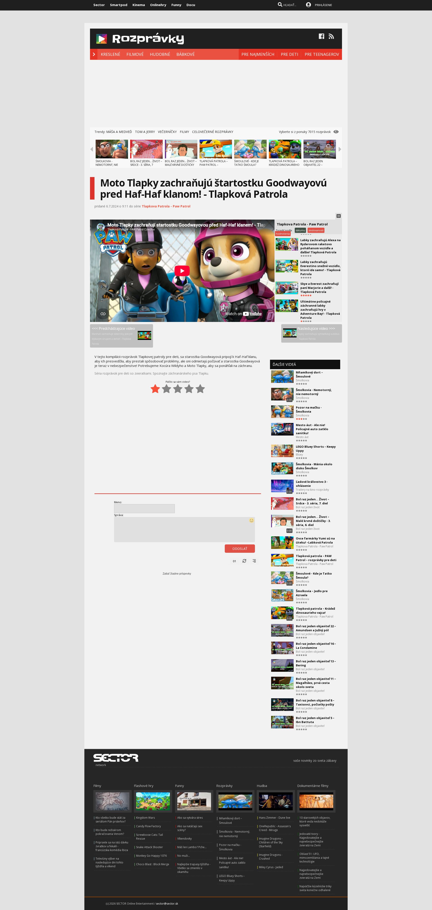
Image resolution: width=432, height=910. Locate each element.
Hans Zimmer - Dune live (274, 818)
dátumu (300, 230)
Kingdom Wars (145, 818)
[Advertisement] (216, 93)
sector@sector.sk (167, 904)
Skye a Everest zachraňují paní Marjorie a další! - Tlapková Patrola (319, 288)
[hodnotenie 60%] (177, 388)
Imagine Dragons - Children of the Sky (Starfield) (271, 842)
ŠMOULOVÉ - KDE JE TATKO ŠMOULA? (246, 163)
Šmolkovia (302, 380)
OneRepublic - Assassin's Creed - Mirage (275, 828)
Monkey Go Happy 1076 (151, 856)
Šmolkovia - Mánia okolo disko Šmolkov (314, 466)
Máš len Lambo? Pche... (192, 847)
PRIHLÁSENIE (323, 5)
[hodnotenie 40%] (166, 388)
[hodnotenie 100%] (200, 388)
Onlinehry (158, 4)
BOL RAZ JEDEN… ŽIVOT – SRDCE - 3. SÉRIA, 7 (146, 163)
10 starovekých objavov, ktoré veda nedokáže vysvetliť (314, 821)
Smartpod (118, 4)
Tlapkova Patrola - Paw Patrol (166, 206)
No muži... (183, 856)
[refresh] (244, 561)
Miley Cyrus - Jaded (271, 867)
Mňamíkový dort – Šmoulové (309, 374)
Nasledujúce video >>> (318, 333)
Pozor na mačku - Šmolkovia (309, 409)
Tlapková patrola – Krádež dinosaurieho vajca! (315, 611)
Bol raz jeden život (308, 507)
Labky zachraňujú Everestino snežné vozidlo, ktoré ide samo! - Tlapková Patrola (320, 268)
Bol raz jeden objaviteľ (310, 634)
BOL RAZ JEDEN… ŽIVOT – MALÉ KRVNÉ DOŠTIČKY (181, 163)
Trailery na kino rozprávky (312, 490)
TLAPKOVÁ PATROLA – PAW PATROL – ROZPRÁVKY (214, 164)
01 (234, 561)
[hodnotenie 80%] (189, 388)
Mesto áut (302, 437)
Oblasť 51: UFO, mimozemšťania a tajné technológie (314, 857)
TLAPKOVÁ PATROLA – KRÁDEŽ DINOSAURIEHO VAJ (284, 164)
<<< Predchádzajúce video (113, 335)
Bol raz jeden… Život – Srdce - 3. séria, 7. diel (312, 501)
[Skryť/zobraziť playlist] (338, 216)
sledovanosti (316, 230)
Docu (191, 4)
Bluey (299, 454)
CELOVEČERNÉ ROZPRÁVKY (212, 132)
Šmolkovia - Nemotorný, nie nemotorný (314, 392)
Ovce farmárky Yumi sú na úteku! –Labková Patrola (315, 540)
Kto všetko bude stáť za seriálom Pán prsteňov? (111, 819)
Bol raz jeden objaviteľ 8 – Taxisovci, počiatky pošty (315, 702)
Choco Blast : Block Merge (152, 864)
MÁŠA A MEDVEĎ (119, 132)
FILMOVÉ (135, 54)
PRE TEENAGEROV (322, 54)
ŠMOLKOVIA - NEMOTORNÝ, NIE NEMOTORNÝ (107, 164)
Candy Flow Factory (148, 826)
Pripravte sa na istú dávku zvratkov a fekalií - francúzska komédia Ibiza (112, 846)
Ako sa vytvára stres (190, 818)
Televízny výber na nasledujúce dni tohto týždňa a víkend (109, 862)
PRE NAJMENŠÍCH (257, 54)
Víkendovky (184, 838)
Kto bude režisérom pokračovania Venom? (110, 832)
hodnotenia (283, 233)
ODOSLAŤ (239, 548)
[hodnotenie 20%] (155, 388)
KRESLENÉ (110, 54)
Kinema (139, 4)
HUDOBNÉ (160, 54)
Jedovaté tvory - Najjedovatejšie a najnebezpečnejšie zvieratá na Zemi (311, 839)
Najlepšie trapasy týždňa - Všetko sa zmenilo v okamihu (193, 868)
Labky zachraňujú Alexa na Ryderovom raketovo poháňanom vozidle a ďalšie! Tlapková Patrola (320, 246)
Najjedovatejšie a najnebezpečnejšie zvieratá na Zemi (311, 874)
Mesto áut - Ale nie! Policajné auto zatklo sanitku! (312, 429)
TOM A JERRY (145, 132)
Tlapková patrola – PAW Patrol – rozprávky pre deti (316, 558)
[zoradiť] (254, 561)
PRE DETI (289, 54)
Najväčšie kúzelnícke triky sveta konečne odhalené (315, 888)
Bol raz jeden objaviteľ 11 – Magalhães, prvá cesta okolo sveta (316, 683)
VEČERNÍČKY (167, 132)
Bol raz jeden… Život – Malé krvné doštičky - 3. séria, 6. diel (313, 521)
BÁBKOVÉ (185, 54)
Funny (176, 4)
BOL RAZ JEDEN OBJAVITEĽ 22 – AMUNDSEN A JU (314, 164)
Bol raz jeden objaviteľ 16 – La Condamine (316, 646)
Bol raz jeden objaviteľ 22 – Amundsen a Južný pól (316, 628)
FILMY (184, 132)
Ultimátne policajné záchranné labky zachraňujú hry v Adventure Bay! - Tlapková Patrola (320, 309)
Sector (99, 4)
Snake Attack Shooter (149, 847)
